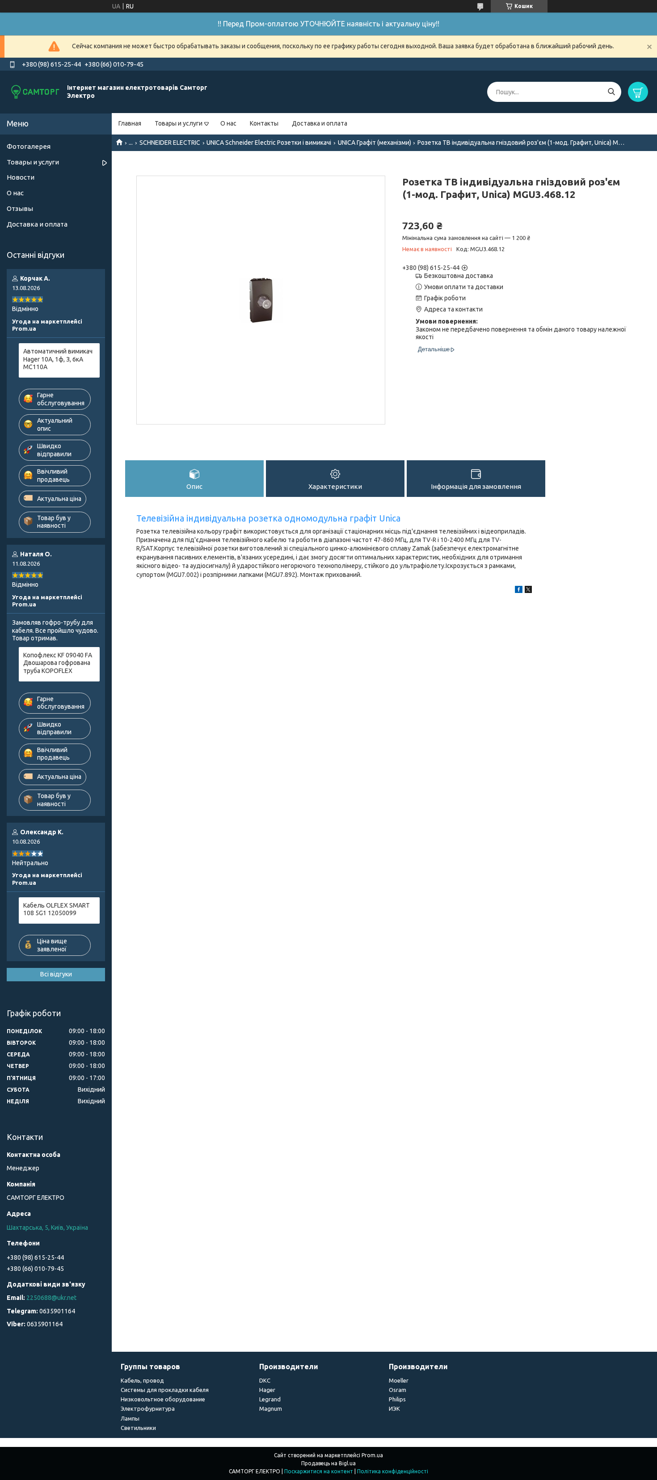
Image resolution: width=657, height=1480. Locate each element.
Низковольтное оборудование (163, 1399)
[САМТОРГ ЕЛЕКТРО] (36, 91)
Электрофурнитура (148, 1408)
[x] (528, 590)
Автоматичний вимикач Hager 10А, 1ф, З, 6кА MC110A (58, 359)
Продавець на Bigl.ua (328, 1463)
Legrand (270, 1399)
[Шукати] (611, 92)
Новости (20, 177)
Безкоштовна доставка (458, 275)
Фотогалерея (29, 146)
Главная (129, 123)
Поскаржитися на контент (318, 1471)
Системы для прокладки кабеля (165, 1390)
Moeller (399, 1380)
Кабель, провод (142, 1380)
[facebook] (518, 590)
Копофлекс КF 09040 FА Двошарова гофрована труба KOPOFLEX (57, 663)
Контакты (264, 123)
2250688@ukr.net (51, 1297)
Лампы (130, 1418)
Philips (397, 1399)
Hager (267, 1390)
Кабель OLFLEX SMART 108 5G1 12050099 (56, 909)
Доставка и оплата (319, 123)
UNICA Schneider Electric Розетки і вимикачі (268, 142)
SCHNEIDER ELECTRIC (169, 142)
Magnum (270, 1408)
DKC (264, 1380)
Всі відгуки (56, 974)
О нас (228, 123)
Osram (397, 1390)
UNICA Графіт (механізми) (374, 142)
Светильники (138, 1428)
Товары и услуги (178, 123)
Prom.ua (372, 1455)
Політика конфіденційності (392, 1471)
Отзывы (20, 208)
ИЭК (394, 1408)
